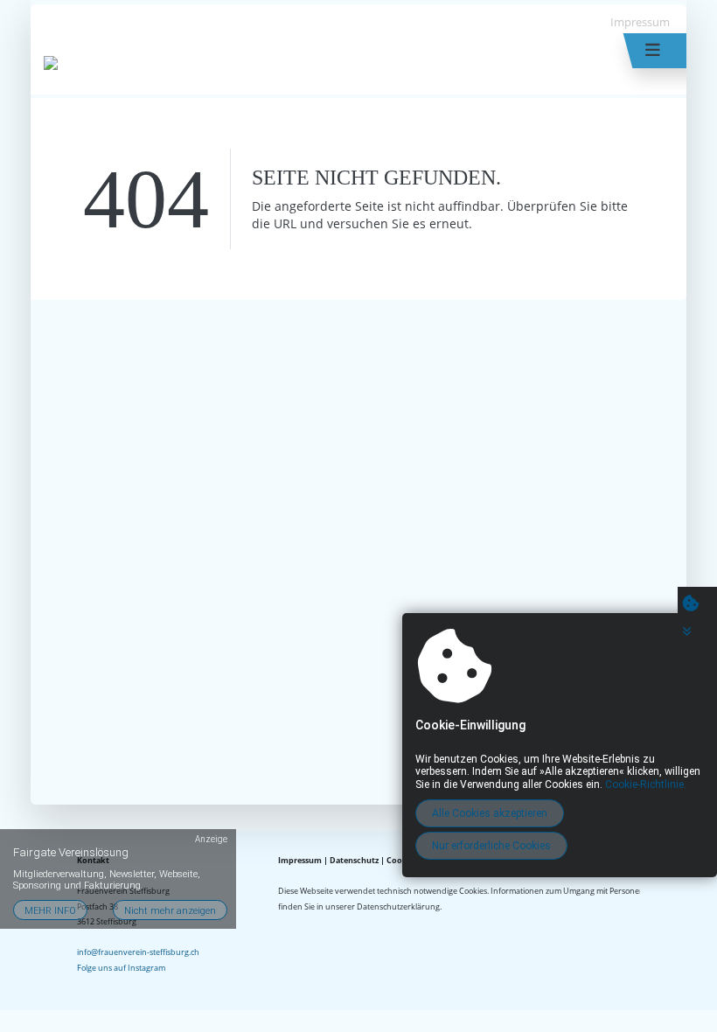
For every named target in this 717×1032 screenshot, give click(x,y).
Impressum (640, 22)
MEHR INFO (50, 911)
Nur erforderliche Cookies (491, 846)
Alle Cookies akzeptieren (489, 813)
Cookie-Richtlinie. (645, 784)
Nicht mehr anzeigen (170, 911)
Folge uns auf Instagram (121, 967)
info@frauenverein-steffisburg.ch (138, 952)
